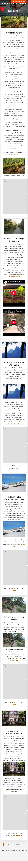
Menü (24, 3)
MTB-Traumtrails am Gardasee (14, 618)
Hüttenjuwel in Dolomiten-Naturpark (14, 498)
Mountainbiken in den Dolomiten (14, 363)
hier (12, 791)
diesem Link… (15, 154)
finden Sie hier (14, 660)
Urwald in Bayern (14, 32)
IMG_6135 (14, 702)
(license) (14, 590)
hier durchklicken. (15, 276)
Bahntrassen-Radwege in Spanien (14, 239)
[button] (2, 9)
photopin (22, 588)
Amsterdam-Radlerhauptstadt (14, 732)
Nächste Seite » (18, 844)
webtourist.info (14, 3)
